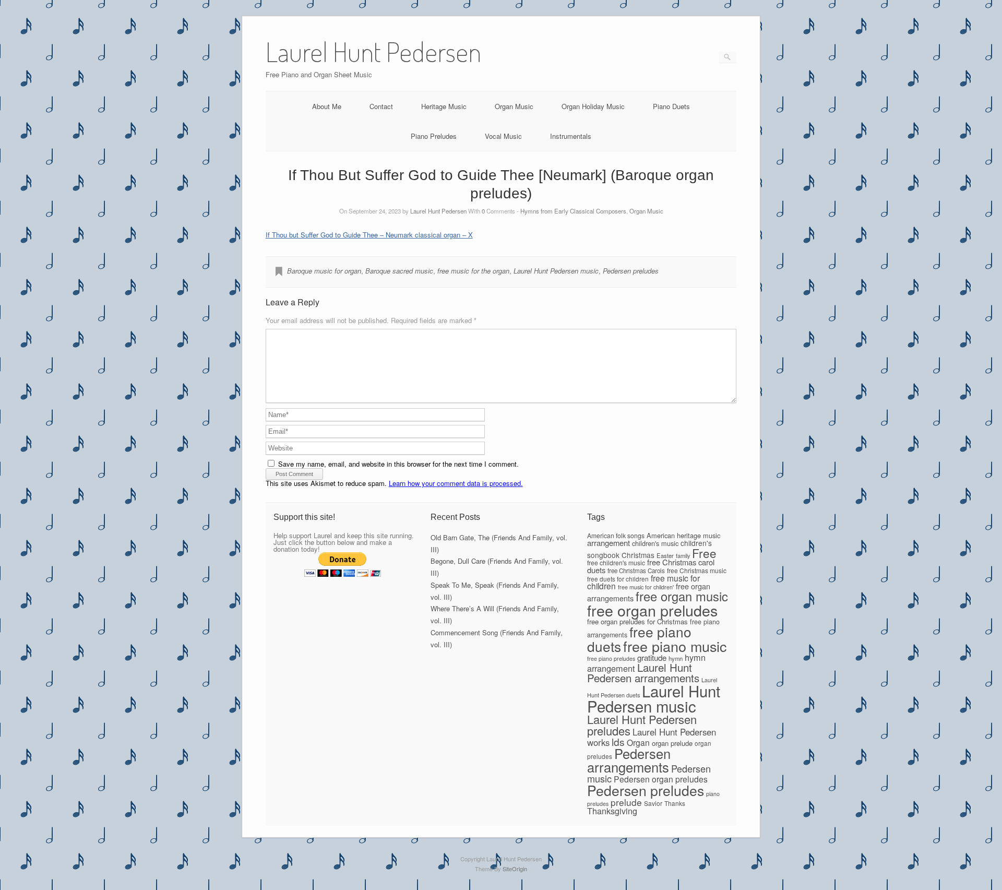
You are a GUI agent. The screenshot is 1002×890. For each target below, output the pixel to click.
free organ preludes (652, 610)
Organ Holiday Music (593, 106)
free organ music (682, 596)
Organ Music (514, 106)
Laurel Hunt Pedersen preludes (642, 725)
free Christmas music (696, 570)
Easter (665, 555)
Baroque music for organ (324, 271)
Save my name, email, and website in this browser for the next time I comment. (398, 464)
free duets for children (618, 578)
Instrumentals (570, 136)
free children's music (616, 562)
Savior (653, 803)
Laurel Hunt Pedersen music (556, 271)
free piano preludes (611, 658)
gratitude (651, 657)
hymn (676, 658)
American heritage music (683, 535)
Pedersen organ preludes (661, 779)
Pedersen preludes (631, 271)
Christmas (638, 555)
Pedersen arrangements (629, 760)
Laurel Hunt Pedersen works (651, 737)
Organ (638, 742)
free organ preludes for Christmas (637, 621)
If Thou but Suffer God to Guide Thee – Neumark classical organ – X (369, 235)
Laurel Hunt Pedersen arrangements (643, 672)
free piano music (674, 646)
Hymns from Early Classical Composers (573, 211)
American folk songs (616, 535)
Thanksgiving (612, 810)
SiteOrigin (515, 868)
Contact (381, 106)
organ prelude (672, 743)
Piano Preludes (434, 136)
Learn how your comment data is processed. (456, 483)
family (683, 555)
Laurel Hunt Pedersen (438, 211)
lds (618, 741)
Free (704, 552)
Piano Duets (671, 106)
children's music (655, 543)
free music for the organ (473, 271)
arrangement (608, 542)
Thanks (674, 803)
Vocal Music (503, 136)
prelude (626, 802)
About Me (326, 106)
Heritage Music (444, 106)
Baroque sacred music (399, 271)
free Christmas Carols (636, 570)
